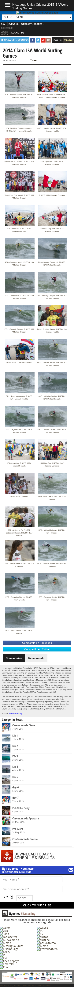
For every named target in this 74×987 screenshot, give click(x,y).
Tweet (33, 60)
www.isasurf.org (15, 713)
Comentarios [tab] (14, 658)
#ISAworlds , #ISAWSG (16, 40)
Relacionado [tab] (36, 658)
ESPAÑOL (68, 40)
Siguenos (19, 913)
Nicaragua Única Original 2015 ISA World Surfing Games (40, 6)
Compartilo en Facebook (37, 642)
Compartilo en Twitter (37, 649)
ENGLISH (58, 40)
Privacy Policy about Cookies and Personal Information (25, 985)
